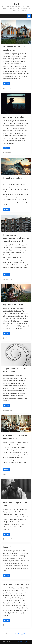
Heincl (16, 4)
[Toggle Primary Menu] (29, 16)
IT (5, 474)
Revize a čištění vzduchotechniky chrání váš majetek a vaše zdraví (16, 238)
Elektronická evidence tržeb (16, 584)
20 (15, 634)
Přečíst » (7, 84)
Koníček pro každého (12, 178)
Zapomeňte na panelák (13, 117)
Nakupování (8, 279)
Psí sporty (7, 547)
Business (7, 625)
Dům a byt (8, 88)
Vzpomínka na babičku (13, 305)
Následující (21, 634)
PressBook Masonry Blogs (22, 642)
